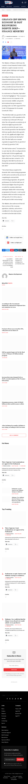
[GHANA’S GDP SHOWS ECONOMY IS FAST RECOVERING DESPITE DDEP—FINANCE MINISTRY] (14, 52)
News (3, 6)
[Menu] (25, 2)
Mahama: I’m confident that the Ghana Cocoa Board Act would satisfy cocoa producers (18, 500)
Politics (9, 6)
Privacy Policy (13, 675)
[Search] (23, 2)
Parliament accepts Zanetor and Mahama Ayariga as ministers (17, 490)
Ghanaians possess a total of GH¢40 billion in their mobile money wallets (13, 403)
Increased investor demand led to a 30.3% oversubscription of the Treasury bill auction (13, 378)
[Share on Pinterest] (8, 42)
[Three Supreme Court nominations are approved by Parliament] (14, 452)
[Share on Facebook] (3, 42)
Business (17, 6)
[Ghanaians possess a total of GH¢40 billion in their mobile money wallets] (14, 393)
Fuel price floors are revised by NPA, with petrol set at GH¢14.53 (13, 329)
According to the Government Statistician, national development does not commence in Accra (13, 305)
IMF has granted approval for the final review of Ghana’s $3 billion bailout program (13, 353)
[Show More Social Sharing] (11, 42)
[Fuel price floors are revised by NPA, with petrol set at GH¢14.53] (14, 319)
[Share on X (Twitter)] (5, 42)
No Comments (9, 38)
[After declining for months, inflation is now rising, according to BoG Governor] (14, 416)
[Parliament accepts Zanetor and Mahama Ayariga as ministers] (6, 490)
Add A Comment (14, 435)
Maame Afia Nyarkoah (12, 36)
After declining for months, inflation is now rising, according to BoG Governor (13, 426)
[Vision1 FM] (8, 2)
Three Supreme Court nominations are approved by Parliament (13, 463)
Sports (23, 6)
